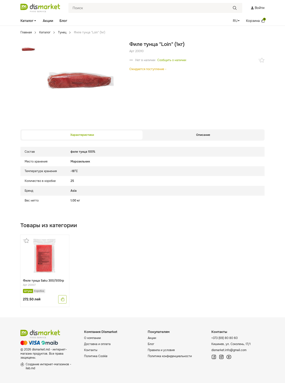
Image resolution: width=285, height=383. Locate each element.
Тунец (62, 32)
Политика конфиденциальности (170, 356)
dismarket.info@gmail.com (228, 350)
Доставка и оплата (97, 344)
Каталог (26, 21)
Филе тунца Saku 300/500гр (43, 280)
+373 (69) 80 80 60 (224, 338)
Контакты (90, 350)
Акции (48, 21)
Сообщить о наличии (171, 60)
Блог (63, 21)
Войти (260, 8)
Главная (26, 32)
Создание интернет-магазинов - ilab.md (48, 366)
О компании (92, 338)
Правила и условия (161, 350)
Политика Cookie (95, 356)
